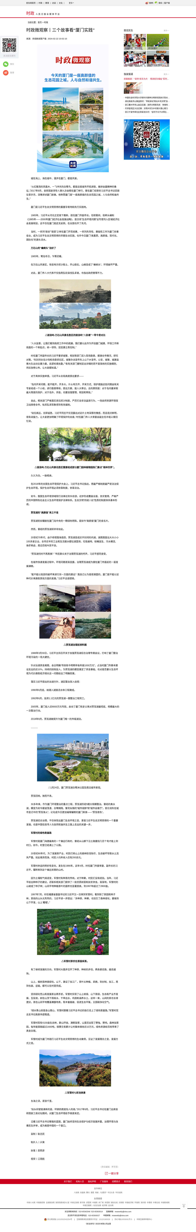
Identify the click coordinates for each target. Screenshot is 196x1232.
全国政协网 (50, 1203)
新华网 (82, 1203)
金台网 (110, 1205)
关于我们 (68, 1181)
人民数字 (103, 1193)
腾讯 (88, 1193)
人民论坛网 (96, 1205)
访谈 (54, 3)
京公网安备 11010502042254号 (59, 1219)
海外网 (143, 1203)
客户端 (167, 3)
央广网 (101, 1203)
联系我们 (128, 1181)
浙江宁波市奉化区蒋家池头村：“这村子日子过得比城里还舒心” (150, 112)
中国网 (94, 1203)
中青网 (149, 1203)
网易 (97, 1193)
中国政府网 (40, 1203)
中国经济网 (129, 1203)
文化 (61, 3)
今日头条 (110, 1193)
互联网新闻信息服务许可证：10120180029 (93, 1219)
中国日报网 (87, 1205)
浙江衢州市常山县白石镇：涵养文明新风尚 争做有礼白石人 (150, 105)
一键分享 (113, 1173)
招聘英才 (116, 1181)
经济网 (104, 1205)
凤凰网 (82, 1193)
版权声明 (92, 1181)
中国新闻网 (165, 1203)
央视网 (107, 1203)
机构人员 (80, 1181)
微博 (151, 3)
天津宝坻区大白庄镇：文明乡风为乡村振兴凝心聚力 (146, 108)
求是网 (88, 1203)
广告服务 (104, 1181)
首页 (40, 22)
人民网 (76, 1193)
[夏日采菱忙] (158, 42)
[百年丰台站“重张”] (158, 58)
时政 (40, 3)
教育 (47, 3)
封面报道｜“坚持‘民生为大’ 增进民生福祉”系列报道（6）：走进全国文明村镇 (158, 79)
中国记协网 (74, 1203)
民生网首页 (31, 3)
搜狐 (92, 1193)
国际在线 (114, 1203)
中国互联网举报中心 (144, 1219)
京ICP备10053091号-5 (123, 1219)
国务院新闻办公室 (62, 1203)
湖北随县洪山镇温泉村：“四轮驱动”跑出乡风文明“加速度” (148, 101)
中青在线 (156, 1203)
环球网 (137, 1203)
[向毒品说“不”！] (135, 58)
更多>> (166, 31)
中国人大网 (31, 1203)
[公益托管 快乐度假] (135, 42)
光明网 (121, 1203)
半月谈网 (118, 1193)
